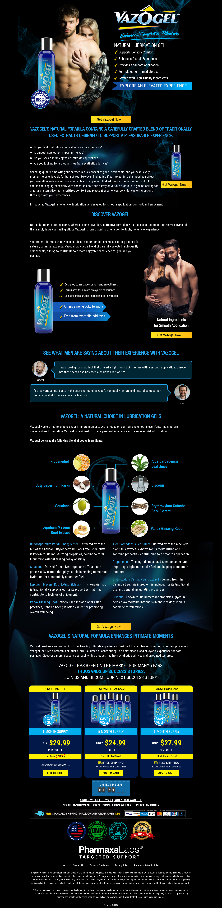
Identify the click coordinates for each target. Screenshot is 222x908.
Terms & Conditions (99, 865)
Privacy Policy (121, 865)
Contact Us (78, 865)
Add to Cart (55, 773)
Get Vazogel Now (111, 119)
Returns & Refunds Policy (146, 865)
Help (65, 865)
